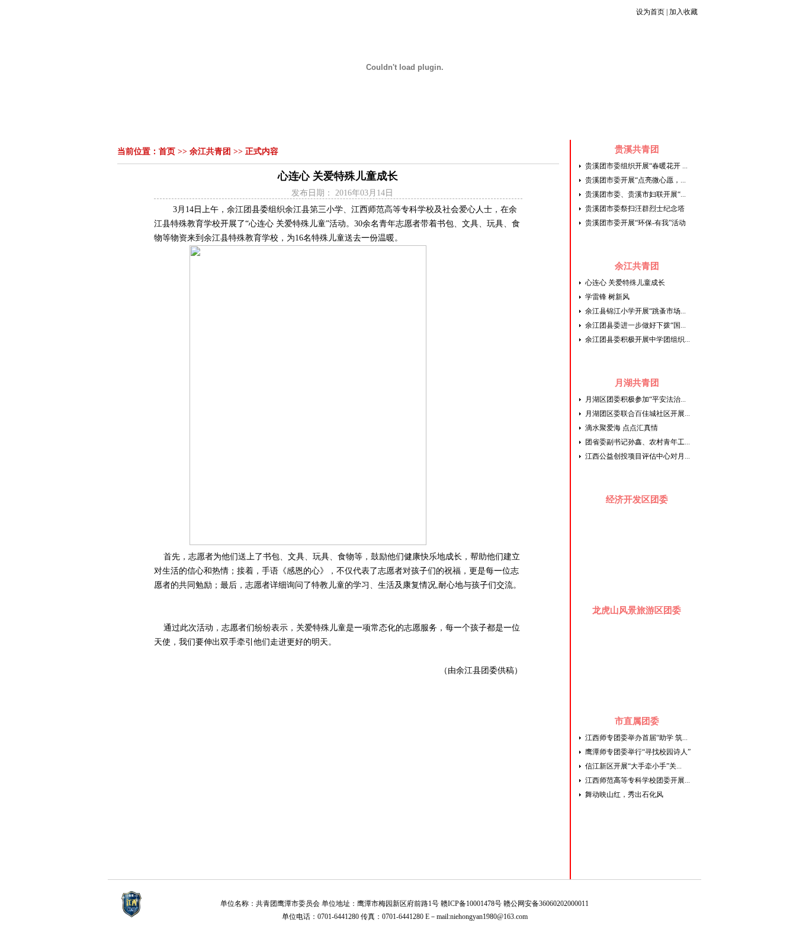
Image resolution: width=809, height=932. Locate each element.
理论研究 (438, 124)
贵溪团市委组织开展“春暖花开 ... (636, 166)
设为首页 (650, 12)
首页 (184, 124)
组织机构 (214, 124)
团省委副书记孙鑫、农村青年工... (637, 442)
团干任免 (617, 124)
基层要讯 (512, 124)
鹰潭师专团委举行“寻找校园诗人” (638, 752)
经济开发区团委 (637, 499)
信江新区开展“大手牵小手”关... (633, 766)
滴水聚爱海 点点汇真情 (621, 428)
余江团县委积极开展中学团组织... (637, 339)
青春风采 (363, 124)
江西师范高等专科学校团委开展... (637, 780)
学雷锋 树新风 (607, 297)
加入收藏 (683, 12)
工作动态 (289, 124)
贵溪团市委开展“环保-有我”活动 (635, 223)
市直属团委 (637, 721)
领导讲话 (251, 124)
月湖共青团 (637, 382)
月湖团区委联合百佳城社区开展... (637, 413)
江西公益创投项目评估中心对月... (637, 456)
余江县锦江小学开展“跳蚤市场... (635, 311)
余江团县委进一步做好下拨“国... (635, 325)
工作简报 (326, 124)
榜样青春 (401, 124)
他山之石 (475, 124)
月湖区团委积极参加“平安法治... (635, 399)
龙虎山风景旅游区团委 (636, 610)
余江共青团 (210, 151)
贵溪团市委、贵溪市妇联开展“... (635, 194)
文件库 (583, 124)
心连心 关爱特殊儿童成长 (625, 282)
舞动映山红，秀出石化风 (624, 794)
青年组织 (550, 124)
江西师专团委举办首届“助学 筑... (636, 738)
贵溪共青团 (637, 149)
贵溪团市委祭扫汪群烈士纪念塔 (635, 208)
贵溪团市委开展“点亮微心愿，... (635, 180)
